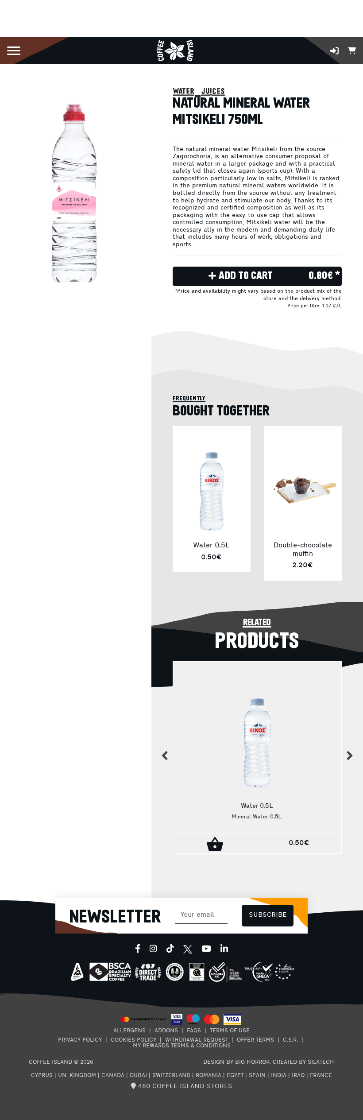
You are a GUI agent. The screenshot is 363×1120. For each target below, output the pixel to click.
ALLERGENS (129, 1031)
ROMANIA (208, 1075)
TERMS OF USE (230, 1031)
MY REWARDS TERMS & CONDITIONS (182, 1046)
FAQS (194, 1031)
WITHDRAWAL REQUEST (196, 1040)
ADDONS (166, 1031)
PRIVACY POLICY (80, 1040)
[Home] (175, 50)
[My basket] (352, 50)
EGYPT (235, 1075)
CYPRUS (42, 1075)
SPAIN (257, 1075)
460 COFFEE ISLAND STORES (184, 1086)
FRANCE (321, 1075)
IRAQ (298, 1075)
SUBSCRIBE (267, 915)
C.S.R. (290, 1040)
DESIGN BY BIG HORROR (236, 1062)
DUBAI (138, 1075)
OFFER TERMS (255, 1040)
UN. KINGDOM (77, 1075)
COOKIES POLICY (133, 1040)
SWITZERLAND (171, 1075)
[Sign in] (334, 51)
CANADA (112, 1075)
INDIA (278, 1075)
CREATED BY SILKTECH (303, 1062)
